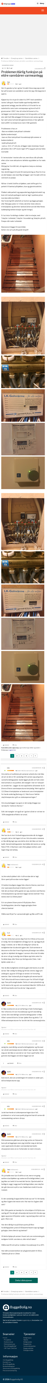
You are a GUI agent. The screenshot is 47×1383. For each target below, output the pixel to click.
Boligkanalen (28, 1342)
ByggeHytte (27, 1344)
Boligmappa (27, 1338)
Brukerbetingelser (9, 1366)
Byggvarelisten (28, 1348)
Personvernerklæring (10, 1370)
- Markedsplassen (9, 1344)
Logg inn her (12, 750)
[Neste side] (35, 756)
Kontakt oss (7, 1362)
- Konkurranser (8, 1342)
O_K (8, 829)
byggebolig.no (26, 1320)
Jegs (8, 82)
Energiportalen (28, 1350)
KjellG (9, 1003)
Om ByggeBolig (8, 1360)
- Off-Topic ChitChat (10, 1348)
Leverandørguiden (30, 1346)
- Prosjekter (7, 1340)
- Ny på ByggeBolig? (9, 1346)
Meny (42, 3)
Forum (5, 1338)
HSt (8, 768)
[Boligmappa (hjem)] (8, 3)
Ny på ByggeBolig (8, 1364)
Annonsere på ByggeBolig (11, 1368)
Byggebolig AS (16, 1379)
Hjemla (26, 1340)
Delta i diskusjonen (23, 1280)
